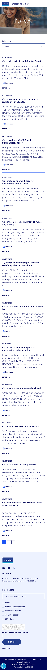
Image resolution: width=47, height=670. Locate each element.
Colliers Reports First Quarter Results (20, 426)
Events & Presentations (15, 606)
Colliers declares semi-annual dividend (21, 388)
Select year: (6, 41)
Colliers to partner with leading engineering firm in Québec (18, 182)
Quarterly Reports (13, 611)
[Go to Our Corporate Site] (6, 4)
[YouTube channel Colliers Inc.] (9, 568)
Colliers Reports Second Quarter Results (22, 61)
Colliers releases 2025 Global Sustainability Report (16, 141)
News (7, 602)
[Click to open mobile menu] (43, 4)
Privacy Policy (9, 660)
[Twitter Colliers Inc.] (14, 568)
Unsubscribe (6, 648)
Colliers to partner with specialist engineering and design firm (19, 348)
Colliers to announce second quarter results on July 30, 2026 (20, 100)
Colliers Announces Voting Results (19, 464)
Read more (6, 88)
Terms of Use (34, 660)
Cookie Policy (21, 660)
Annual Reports (12, 615)
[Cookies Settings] (3, 666)
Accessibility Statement (23, 662)
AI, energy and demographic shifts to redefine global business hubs (20, 264)
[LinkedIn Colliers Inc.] (3, 568)
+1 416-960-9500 (30, 581)
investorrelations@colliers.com (12, 581)
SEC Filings (9, 619)
